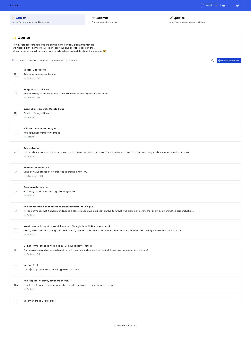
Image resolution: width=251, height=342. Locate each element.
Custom (32, 60)
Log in (237, 5)
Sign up (225, 5)
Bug (22, 60)
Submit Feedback (229, 60)
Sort (73, 60)
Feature (44, 60)
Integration (57, 60)
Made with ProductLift (125, 325)
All (15, 60)
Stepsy (14, 5)
